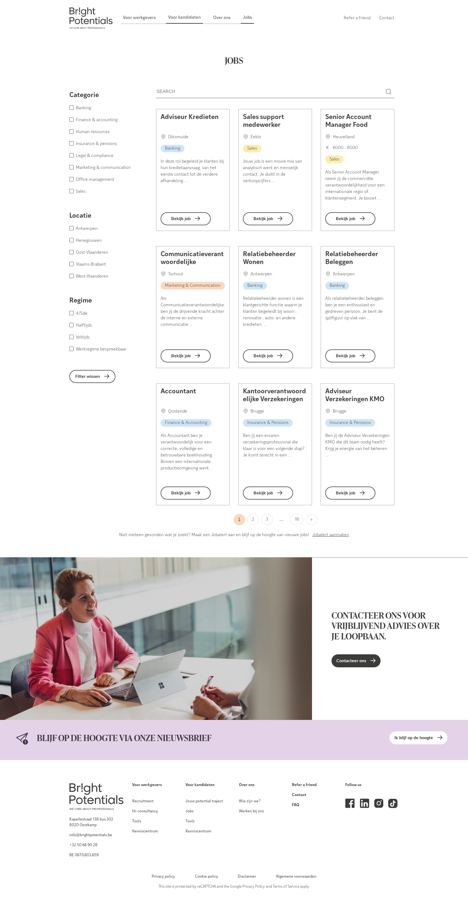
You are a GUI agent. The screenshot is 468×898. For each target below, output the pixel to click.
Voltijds (83, 337)
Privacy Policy (253, 887)
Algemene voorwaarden (296, 877)
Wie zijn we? (250, 801)
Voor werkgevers (147, 785)
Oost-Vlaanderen (92, 252)
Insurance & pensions (96, 144)
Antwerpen (87, 229)
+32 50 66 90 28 (83, 845)
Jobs (189, 811)
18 (297, 519)
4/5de (81, 313)
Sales (81, 191)
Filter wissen (87, 376)
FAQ (295, 805)
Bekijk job (181, 219)
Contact (299, 795)
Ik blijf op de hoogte (413, 738)
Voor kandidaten (200, 785)
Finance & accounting (97, 120)
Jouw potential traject (204, 801)
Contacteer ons (351, 661)
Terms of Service (286, 887)
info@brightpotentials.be (90, 835)
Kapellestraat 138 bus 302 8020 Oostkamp (91, 822)
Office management (95, 180)
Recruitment (143, 801)
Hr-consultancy (145, 811)
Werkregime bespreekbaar (101, 349)
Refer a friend (304, 785)
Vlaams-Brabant (91, 264)
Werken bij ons (251, 811)
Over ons (247, 785)
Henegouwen (89, 241)
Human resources (93, 132)
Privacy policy (163, 877)
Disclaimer (247, 877)
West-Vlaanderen (92, 276)
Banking (83, 108)
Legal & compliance (94, 156)
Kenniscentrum (145, 831)
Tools (136, 821)
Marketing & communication (103, 168)
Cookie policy (206, 877)
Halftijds (84, 325)
